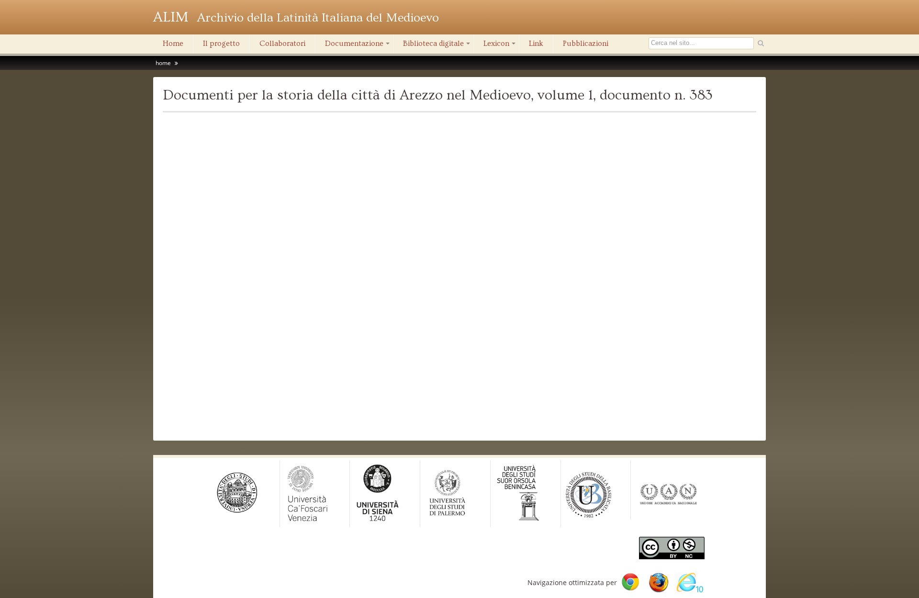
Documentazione (358, 46)
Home (173, 43)
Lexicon (500, 46)
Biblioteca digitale (437, 46)
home (163, 63)
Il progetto (221, 43)
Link (536, 43)
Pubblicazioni (585, 43)
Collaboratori (282, 43)
